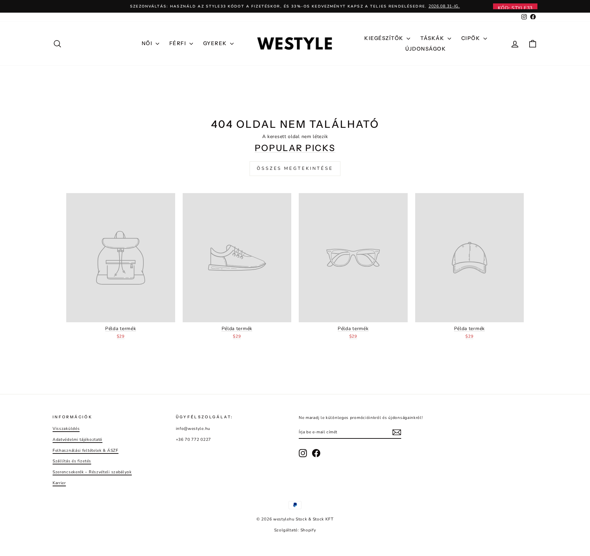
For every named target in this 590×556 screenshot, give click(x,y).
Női (148, 43)
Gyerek (216, 43)
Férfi (178, 43)
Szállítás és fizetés (72, 461)
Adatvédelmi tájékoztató (77, 439)
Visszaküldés (66, 428)
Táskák (433, 38)
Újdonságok (425, 48)
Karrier (59, 483)
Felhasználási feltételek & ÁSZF (85, 450)
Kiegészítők (384, 38)
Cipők (471, 38)
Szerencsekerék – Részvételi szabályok (92, 472)
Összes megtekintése (295, 168)
